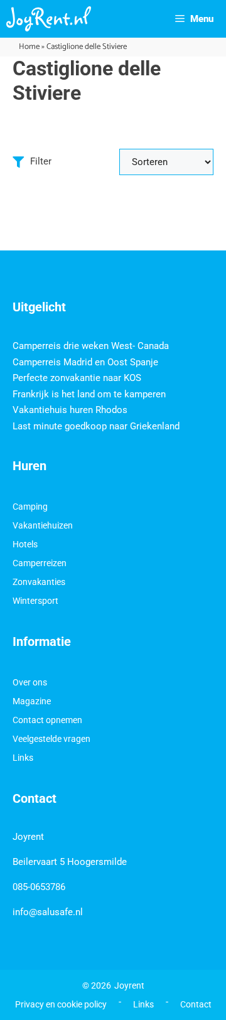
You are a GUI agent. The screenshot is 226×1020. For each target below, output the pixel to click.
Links (23, 758)
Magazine (32, 701)
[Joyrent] (48, 19)
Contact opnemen (47, 720)
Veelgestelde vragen (51, 739)
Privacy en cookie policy (61, 1004)
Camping (30, 507)
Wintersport (35, 601)
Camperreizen (40, 563)
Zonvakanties (39, 582)
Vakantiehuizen (43, 525)
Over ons (30, 682)
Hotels (25, 544)
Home (29, 46)
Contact (196, 1004)
